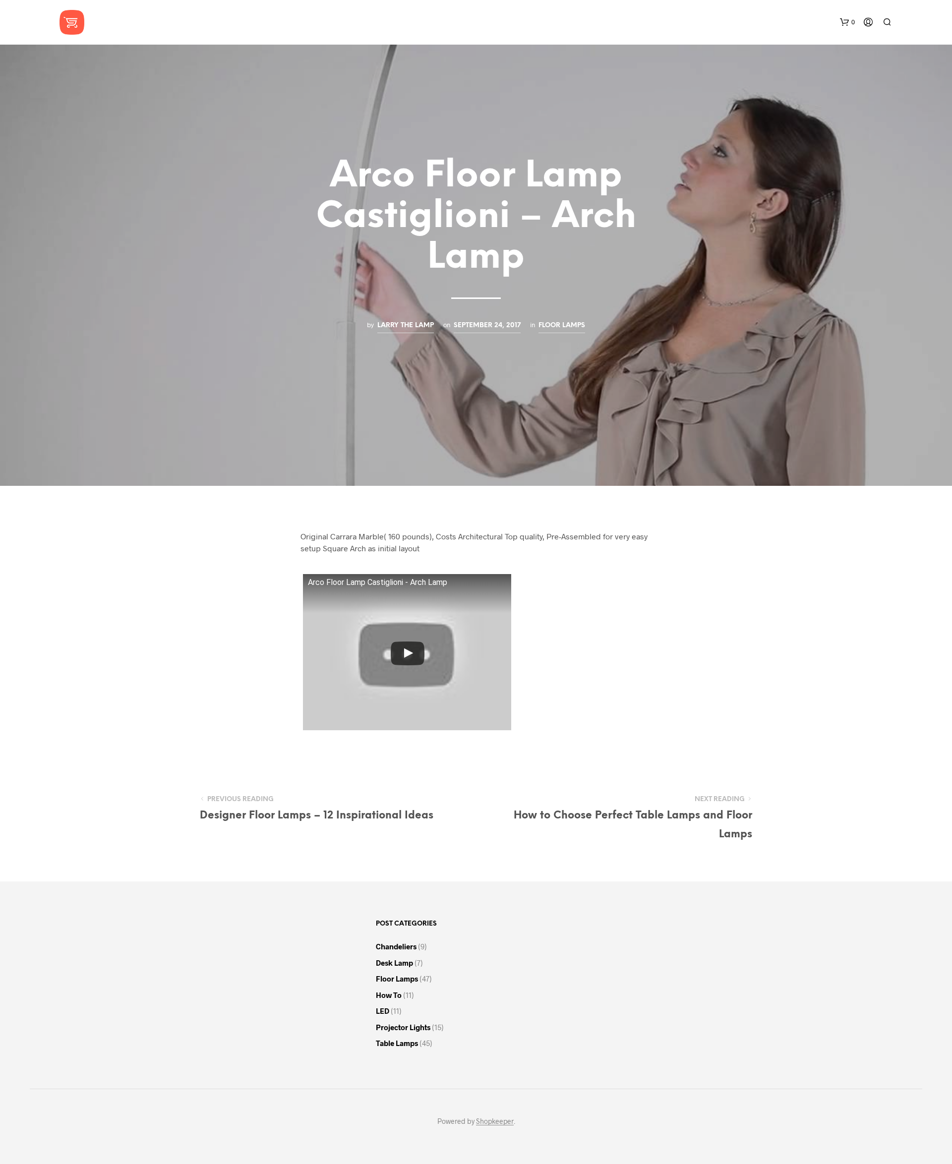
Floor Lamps (561, 325)
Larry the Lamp (405, 325)
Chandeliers (396, 946)
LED (382, 1010)
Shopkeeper (495, 1121)
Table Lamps (397, 1043)
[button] (847, 22)
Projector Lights (403, 1027)
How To (389, 994)
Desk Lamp (394, 962)
